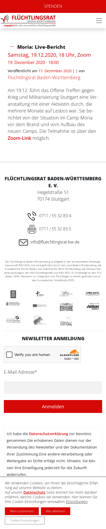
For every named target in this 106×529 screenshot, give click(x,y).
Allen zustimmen (22, 511)
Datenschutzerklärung (48, 433)
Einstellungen (76, 501)
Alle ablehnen (55, 511)
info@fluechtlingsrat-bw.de (55, 242)
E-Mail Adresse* (20, 372)
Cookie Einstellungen (24, 520)
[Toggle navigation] (99, 21)
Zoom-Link (19, 138)
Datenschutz (34, 492)
